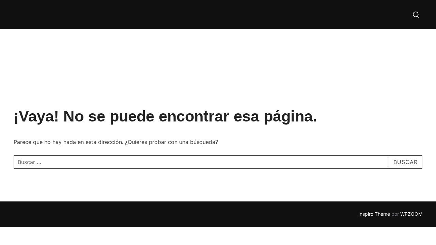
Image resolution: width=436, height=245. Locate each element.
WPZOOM (411, 214)
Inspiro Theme (374, 214)
